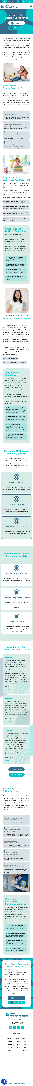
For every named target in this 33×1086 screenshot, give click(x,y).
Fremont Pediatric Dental (12, 378)
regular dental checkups (9, 185)
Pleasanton (13, 928)
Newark (22, 927)
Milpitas (19, 928)
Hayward (13, 930)
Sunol (7, 928)
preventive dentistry (8, 98)
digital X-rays (6, 188)
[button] (4, 1081)
